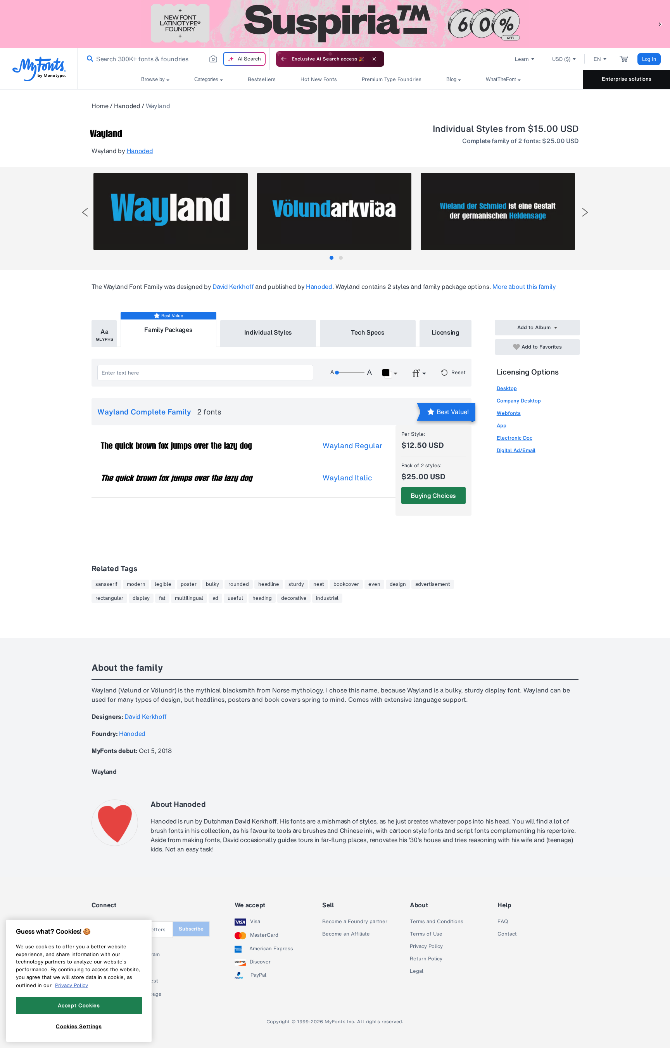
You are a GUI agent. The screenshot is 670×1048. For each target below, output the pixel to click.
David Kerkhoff (233, 286)
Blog (451, 79)
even (374, 584)
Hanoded (127, 105)
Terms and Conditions (436, 922)
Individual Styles (268, 332)
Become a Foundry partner (354, 922)
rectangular (109, 598)
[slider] (349, 372)
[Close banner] (374, 59)
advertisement (432, 584)
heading (262, 598)
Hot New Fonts (318, 79)
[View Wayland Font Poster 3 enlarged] (498, 211)
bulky (212, 584)
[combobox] (174, 59)
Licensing (445, 332)
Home (100, 105)
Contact (507, 934)
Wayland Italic (347, 477)
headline (268, 584)
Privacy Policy (426, 946)
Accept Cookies (79, 1005)
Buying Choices (433, 495)
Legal (416, 971)
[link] (88, 59)
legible (163, 584)
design (398, 584)
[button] (660, 24)
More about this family (524, 286)
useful (235, 598)
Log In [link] (649, 59)
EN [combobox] (597, 59)
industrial (327, 598)
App (501, 425)
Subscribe (191, 928)
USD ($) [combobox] (561, 59)
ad (215, 598)
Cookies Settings (79, 1026)
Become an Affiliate (346, 934)
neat (318, 584)
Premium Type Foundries (391, 79)
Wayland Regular (352, 445)
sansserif (106, 584)
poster (189, 584)
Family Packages (168, 329)
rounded (238, 584)
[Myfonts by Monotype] (39, 69)
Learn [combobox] (522, 59)
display (141, 598)
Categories (206, 79)
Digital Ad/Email (516, 450)
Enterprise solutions (626, 79)
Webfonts (509, 413)
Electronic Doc (514, 438)
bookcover (346, 584)
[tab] (331, 258)
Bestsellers (262, 79)
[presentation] (85, 212)
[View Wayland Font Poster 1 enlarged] (170, 211)
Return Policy (426, 959)
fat (162, 598)
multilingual (189, 598)
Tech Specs (368, 332)
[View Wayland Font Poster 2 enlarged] (334, 211)
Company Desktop (519, 400)
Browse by (153, 79)
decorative (294, 598)
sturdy (296, 584)
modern (136, 584)
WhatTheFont (501, 79)
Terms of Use (426, 934)
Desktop (507, 388)
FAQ (502, 922)
